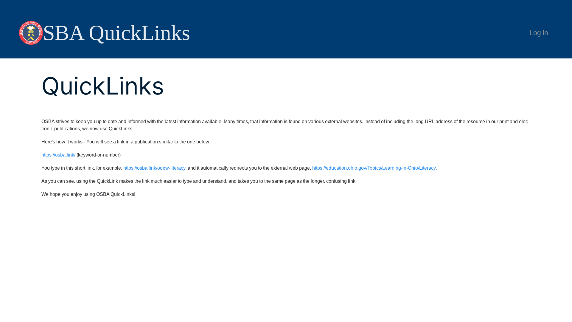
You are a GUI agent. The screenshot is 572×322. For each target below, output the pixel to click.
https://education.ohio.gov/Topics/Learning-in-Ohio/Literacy (374, 168)
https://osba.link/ (58, 154)
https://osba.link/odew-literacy (154, 168)
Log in (538, 33)
